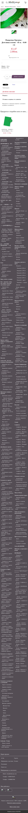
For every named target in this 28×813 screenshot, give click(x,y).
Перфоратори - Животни (19, 397)
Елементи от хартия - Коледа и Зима (7, 566)
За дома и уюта (5, 251)
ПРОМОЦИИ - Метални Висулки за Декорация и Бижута (6, 196)
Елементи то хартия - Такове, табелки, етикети (7, 544)
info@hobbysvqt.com (12, 773)
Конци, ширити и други (20, 288)
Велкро (18, 201)
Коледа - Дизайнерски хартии (21, 587)
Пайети (4, 349)
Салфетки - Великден (21, 427)
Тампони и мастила (20, 476)
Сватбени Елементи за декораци (7, 216)
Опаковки (17, 226)
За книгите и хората (7, 253)
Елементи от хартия (6, 480)
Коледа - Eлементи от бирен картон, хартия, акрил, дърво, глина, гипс (21, 592)
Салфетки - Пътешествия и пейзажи (21, 449)
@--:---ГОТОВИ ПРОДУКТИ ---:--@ (6, 244)
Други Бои (4, 337)
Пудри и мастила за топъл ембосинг (6, 746)
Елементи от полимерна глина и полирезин (6, 372)
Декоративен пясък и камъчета (6, 354)
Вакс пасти (4, 421)
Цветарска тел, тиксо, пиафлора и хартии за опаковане (7, 737)
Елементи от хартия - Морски (7, 527)
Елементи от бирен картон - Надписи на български (6, 580)
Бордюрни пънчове (20, 376)
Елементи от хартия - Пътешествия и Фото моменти (7, 539)
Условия (16, 761)
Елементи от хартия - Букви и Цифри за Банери (7, 484)
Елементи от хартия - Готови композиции (7, 558)
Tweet (13, 84)
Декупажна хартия (6, 395)
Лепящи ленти (19, 192)
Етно (2, 262)
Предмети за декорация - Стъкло (20, 355)
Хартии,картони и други (21, 495)
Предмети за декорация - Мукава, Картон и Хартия (20, 338)
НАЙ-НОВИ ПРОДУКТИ (4, 140)
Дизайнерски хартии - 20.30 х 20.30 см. (7, 453)
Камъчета (18, 306)
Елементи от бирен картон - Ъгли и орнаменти (6, 585)
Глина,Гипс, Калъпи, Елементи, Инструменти (7, 361)
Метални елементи (6, 703)
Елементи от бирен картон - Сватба (6, 589)
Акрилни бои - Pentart (7, 290)
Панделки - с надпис (22, 282)
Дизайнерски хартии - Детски (7, 477)
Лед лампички (5, 701)
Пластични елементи (7, 376)
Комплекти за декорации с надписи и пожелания (7, 697)
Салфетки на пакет (20, 473)
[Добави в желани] (25, 73)
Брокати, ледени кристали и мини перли (7, 346)
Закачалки (18, 235)
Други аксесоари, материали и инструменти (20, 242)
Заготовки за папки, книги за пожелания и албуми (20, 157)
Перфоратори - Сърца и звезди (21, 387)
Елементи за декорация (4, 268)
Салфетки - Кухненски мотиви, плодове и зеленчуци (21, 454)
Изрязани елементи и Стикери (20, 161)
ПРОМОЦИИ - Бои (6, 170)
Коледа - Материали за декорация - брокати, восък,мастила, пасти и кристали (21, 636)
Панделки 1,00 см (21, 270)
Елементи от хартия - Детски (7, 488)
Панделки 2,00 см (21, 273)
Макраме (17, 208)
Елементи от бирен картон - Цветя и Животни (6, 606)
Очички (4, 723)
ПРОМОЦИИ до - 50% (6, 143)
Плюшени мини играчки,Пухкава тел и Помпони (6, 729)
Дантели (18, 284)
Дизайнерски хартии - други (7, 469)
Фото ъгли (18, 206)
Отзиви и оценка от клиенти (12, 99)
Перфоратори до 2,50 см (20, 367)
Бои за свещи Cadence (7, 326)
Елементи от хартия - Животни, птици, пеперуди (7, 498)
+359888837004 (11, 779)
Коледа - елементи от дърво (21, 620)
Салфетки (17, 424)
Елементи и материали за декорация (6, 681)
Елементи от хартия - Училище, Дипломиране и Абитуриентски (7, 493)
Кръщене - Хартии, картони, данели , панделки (6, 240)
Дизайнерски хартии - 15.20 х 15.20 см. (7, 450)
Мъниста (4, 351)
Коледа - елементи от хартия (21, 601)
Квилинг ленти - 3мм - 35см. (21, 168)
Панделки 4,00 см (21, 277)
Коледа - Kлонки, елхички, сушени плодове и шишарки (20, 660)
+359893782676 (11, 776)
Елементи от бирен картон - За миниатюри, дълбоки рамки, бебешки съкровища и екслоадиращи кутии (7, 629)
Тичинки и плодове (21, 543)
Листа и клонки (20, 541)
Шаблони (4, 440)
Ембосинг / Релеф (5, 741)
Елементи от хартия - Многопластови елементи (7, 550)
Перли (17, 304)
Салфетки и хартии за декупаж (21, 563)
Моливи (18, 257)
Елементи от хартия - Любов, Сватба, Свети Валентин (7, 504)
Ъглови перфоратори (21, 379)
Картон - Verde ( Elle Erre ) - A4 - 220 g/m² (7, 130)
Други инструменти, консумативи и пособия (21, 533)
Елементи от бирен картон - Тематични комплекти (6, 640)
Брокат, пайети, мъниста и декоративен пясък (7, 342)
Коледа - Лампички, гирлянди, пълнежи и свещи (20, 630)
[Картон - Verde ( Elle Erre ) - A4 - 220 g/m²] (7, 121)
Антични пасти (6, 419)
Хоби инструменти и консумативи (20, 512)
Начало (2, 6)
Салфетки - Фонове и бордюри (21, 468)
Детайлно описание (9, 91)
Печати (16, 311)
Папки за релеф (6, 743)
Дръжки (18, 233)
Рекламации (4, 764)
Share (6, 84)
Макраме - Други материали (20, 223)
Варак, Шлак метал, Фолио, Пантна (6, 428)
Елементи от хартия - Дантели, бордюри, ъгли (7, 508)
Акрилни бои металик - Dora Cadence (7, 304)
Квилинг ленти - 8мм (21, 177)
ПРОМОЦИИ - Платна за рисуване (7, 188)
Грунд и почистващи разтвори (20, 408)
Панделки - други (21, 280)
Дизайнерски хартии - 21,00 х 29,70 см (7, 461)
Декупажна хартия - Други (7, 416)
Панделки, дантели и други (10, 6)
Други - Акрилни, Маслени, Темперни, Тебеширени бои (6, 311)
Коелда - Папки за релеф (20, 645)
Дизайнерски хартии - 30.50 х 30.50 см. (7, 457)
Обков (4, 710)
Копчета (18, 309)
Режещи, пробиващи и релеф (21, 521)
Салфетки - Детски (20, 429)
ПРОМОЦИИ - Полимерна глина (5, 191)
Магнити (5, 708)
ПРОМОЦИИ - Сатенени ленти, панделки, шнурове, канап (6, 160)
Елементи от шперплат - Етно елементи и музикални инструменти (7, 669)
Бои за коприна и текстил (6, 323)
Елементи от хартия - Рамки (7, 512)
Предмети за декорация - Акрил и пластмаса (20, 329)
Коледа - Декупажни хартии (20, 579)
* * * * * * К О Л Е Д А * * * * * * (21, 571)
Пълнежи (4, 725)
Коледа (3, 260)
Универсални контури (7, 332)
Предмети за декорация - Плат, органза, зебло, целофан (21, 360)
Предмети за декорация (4, 276)
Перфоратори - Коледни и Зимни (19, 401)
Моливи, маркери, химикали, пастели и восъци (20, 247)
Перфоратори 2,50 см (21, 370)
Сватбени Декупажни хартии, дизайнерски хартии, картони (7, 208)
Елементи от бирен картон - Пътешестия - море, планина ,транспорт (6, 618)
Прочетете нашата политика (14, 803)
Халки (4, 712)
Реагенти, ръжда (6, 335)
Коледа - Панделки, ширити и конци (20, 641)
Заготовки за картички (21, 150)
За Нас (2, 758)
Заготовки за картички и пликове (21, 147)
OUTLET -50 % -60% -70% (6, 201)
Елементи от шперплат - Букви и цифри (7, 657)
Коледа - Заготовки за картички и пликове (21, 575)
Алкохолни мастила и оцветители (7, 315)
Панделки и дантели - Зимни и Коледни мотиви (21, 296)
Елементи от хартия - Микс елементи (7, 562)
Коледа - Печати (20, 663)
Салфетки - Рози (20, 446)
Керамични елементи (7, 368)
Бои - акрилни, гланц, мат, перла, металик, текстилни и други (6, 283)
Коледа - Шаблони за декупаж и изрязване (20, 670)
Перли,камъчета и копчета (19, 301)
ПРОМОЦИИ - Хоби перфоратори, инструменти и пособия (7, 183)
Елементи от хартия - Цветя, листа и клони (7, 516)
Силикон (18, 203)
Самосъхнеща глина (8, 386)
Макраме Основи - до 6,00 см (21, 211)
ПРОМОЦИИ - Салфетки (5, 178)
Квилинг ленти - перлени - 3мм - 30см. (20, 174)
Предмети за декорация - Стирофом (20, 352)
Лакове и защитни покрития (6, 432)
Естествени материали (7, 693)
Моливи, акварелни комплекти (20, 419)
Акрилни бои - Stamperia (5, 288)
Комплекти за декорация (21, 184)
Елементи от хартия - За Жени (7, 520)
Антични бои (5, 307)
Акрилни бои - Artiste (7, 297)
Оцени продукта (6, 87)
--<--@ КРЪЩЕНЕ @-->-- (7, 226)
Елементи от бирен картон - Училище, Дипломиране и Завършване (6, 595)
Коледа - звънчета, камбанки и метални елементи (21, 624)
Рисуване (17, 404)
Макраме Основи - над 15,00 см (21, 219)
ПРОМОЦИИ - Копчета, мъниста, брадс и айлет (7, 166)
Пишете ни (3, 767)
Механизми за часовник (5, 720)
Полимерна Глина (7, 389)
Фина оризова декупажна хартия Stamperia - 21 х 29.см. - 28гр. (7, 411)
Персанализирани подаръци (6, 248)
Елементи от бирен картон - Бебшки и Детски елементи (6, 601)
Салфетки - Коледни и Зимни (21, 436)
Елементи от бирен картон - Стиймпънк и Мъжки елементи (6, 612)
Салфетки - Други (20, 471)
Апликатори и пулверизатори (19, 479)
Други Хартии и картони (19, 504)
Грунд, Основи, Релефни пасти (5, 425)
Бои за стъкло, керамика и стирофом (6, 319)
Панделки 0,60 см (21, 268)
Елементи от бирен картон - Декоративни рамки (6, 574)
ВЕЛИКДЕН (18, 553)
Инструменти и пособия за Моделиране (21, 529)
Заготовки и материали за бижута (21, 143)
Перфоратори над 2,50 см (21, 373)
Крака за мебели (20, 237)
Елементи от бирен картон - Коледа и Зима (7, 635)
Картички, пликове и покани (6, 257)
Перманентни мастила (21, 482)
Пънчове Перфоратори (20, 364)
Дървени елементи (6, 687)
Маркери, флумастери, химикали (21, 254)
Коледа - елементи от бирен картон (21, 597)
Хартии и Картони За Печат (21, 508)
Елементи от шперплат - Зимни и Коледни (7, 673)
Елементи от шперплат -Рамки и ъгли (7, 660)
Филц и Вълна (18, 492)
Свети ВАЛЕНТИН (19, 546)
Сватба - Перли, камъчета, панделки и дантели (6, 221)
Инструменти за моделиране (5, 379)
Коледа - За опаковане (21, 655)
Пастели (18, 259)
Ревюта (5, 95)
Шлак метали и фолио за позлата (21, 567)
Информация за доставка (7, 761)
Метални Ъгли (6, 705)
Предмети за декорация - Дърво (19, 333)
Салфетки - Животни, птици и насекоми (21, 432)
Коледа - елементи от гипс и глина (21, 610)
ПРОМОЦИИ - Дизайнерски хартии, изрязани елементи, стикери (6, 153)
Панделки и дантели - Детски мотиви (21, 292)
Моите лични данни (15, 806)
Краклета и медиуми (7, 438)
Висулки (3, 358)
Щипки (4, 733)
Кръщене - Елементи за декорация (7, 235)
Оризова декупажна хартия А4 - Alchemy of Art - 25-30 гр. (7, 399)
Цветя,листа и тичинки (21, 536)
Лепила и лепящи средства (19, 187)
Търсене (16, 758)
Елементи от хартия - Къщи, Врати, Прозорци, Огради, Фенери (7, 533)
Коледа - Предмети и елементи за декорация (21, 652)
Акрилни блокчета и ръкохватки (20, 314)
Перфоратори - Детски (21, 394)
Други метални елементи (6, 716)
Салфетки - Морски (21, 439)
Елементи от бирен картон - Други (6, 623)
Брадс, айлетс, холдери (6, 279)
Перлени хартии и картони (20, 498)
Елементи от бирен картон (5, 570)
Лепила (4, 435)
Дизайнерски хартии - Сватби (7, 473)
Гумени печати (19, 320)
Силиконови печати (21, 317)
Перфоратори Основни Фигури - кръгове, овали (21, 383)
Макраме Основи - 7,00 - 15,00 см (20, 215)
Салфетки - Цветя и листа (20, 459)
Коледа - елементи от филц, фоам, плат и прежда (21, 615)
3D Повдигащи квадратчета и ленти (20, 196)
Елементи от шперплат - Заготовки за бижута (7, 664)
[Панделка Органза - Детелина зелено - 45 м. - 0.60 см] (14, 28)
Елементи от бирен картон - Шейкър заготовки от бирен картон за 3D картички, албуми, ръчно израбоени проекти (7, 647)
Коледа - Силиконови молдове (21, 666)
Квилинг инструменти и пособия (21, 525)
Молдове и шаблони (7, 382)
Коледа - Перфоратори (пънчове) (21, 649)
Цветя (17, 538)
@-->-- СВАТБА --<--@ (6, 204)
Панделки (18, 6)
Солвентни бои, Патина (5, 329)
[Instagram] (6, 782)
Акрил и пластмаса (6, 684)
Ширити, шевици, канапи (6, 272)
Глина (3, 384)
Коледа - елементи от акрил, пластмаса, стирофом (21, 606)
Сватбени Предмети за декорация (7, 213)
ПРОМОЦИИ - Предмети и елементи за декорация (7, 174)
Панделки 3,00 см (21, 275)
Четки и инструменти (21, 415)
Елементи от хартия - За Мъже (7, 524)
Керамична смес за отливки (6, 365)
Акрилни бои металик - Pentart (7, 294)
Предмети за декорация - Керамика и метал (21, 347)
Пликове (18, 152)
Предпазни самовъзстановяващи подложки (20, 517)
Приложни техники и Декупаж (6, 392)
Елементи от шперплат (6, 653)
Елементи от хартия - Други (7, 554)
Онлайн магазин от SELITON (14, 811)
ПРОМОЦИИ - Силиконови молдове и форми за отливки (7, 147)
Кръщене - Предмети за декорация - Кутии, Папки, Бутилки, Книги (7, 231)
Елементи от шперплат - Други (7, 677)
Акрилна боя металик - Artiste (7, 300)
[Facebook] (2, 782)
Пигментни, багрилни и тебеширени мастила (21, 485)
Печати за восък (20, 322)
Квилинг (17, 165)
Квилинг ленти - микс (21, 171)
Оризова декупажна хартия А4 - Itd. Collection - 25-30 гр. (7, 405)
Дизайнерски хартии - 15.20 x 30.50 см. (7, 465)
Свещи (16, 422)
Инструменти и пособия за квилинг (20, 180)
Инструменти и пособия (5, 443)
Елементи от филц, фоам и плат (6, 690)
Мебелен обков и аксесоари (19, 230)
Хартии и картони (20, 501)
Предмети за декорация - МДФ (19, 342)
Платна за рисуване (21, 411)
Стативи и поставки (21, 413)
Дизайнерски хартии (7, 265)
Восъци (18, 250)
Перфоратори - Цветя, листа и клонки (21, 391)
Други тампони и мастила (20, 489)
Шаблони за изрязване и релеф (21, 549)
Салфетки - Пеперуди (21, 444)
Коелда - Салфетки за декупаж (21, 583)
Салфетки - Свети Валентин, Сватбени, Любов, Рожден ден (20, 464)
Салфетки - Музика (21, 441)
